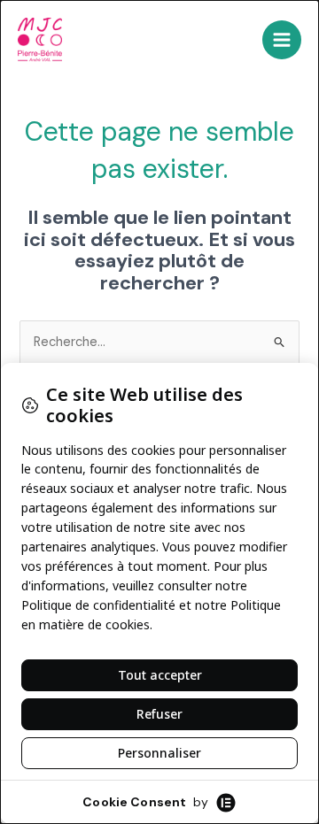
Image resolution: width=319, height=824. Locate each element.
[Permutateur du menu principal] (281, 39)
